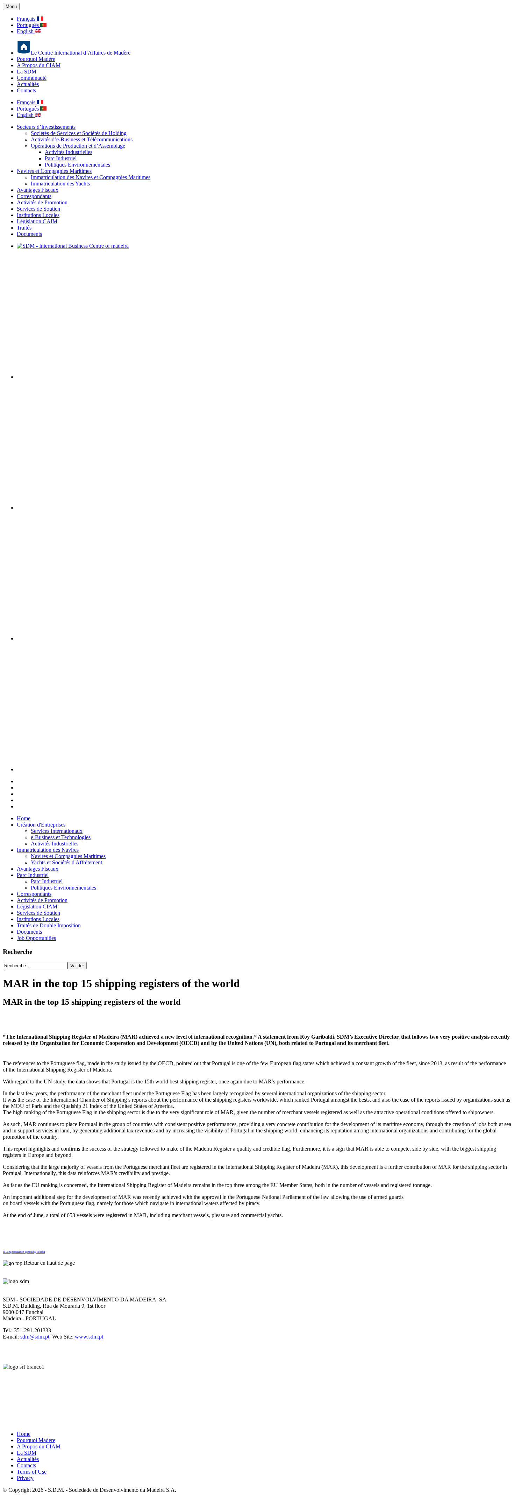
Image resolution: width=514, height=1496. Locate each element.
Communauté (32, 78)
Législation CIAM (37, 906)
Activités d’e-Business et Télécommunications (82, 139)
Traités (24, 228)
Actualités (28, 84)
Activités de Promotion (42, 202)
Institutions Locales (38, 215)
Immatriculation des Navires (48, 850)
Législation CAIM (37, 221)
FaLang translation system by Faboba (24, 1251)
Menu (11, 6)
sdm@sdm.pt (34, 1337)
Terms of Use (32, 1472)
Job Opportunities (36, 938)
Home (23, 818)
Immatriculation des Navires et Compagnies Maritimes (90, 177)
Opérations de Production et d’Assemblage (78, 146)
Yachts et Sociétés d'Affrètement (66, 862)
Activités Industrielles (68, 152)
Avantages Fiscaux (37, 190)
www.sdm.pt (89, 1337)
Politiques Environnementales (77, 165)
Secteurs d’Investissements (46, 127)
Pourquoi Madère (36, 59)
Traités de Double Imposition (49, 925)
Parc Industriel (61, 158)
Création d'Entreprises (41, 825)
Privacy (25, 1478)
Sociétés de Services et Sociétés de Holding (79, 133)
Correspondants (34, 196)
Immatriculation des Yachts (60, 184)
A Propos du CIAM (38, 65)
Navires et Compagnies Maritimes (54, 171)
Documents (29, 234)
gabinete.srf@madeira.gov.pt (52, 1422)
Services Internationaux (57, 831)
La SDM (26, 72)
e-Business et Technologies (61, 837)
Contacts (26, 90)
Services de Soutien (38, 209)
